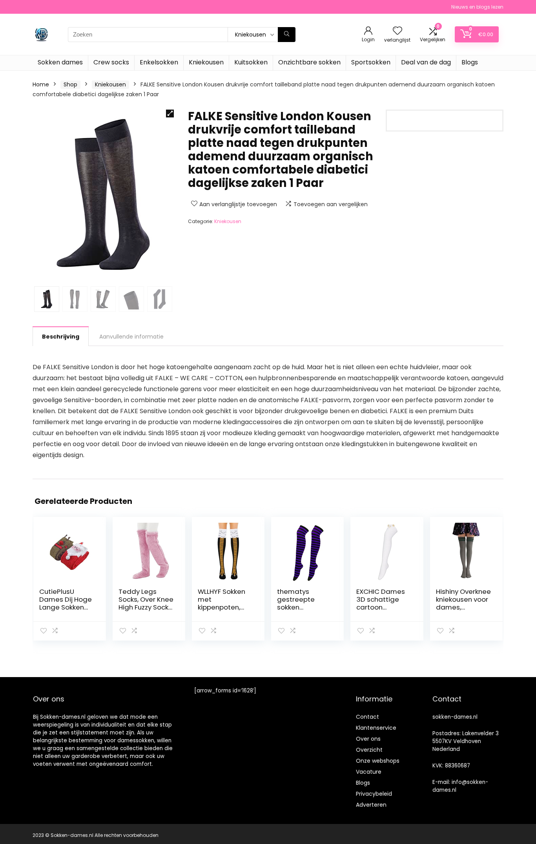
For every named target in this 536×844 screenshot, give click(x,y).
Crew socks (111, 62)
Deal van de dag (426, 62)
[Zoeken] (286, 34)
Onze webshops (377, 761)
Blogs (469, 62)
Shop (70, 84)
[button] (170, 113)
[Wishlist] (397, 31)
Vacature (368, 772)
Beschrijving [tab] (60, 337)
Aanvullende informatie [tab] (131, 337)
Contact (367, 717)
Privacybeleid (374, 794)
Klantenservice (376, 728)
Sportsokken (370, 62)
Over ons (368, 739)
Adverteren (371, 805)
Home (41, 84)
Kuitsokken (251, 62)
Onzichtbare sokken (309, 62)
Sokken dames (60, 62)
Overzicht (369, 750)
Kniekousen (206, 62)
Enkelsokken (159, 62)
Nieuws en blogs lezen (477, 7)
